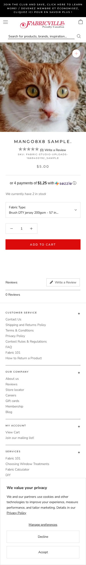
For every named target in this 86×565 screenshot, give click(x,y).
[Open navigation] (5, 22)
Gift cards (12, 401)
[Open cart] (81, 21)
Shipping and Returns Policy (26, 325)
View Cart (13, 432)
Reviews (11, 384)
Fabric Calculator (17, 469)
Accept (43, 552)
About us (12, 379)
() (42, 150)
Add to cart (43, 244)
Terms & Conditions (20, 330)
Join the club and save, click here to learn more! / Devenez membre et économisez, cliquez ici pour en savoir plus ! (43, 8)
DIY (8, 475)
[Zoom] (76, 53)
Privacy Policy (15, 336)
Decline (43, 537)
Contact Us (13, 319)
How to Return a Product (24, 358)
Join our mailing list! (20, 438)
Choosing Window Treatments (27, 464)
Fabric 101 (13, 352)
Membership (14, 406)
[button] (43, 183)
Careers (11, 395)
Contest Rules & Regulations (26, 341)
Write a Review (55, 150)
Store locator (15, 390)
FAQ (9, 347)
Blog (9, 412)
